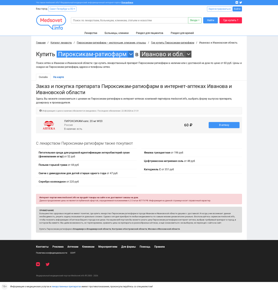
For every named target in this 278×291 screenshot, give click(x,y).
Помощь (145, 246)
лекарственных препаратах (66, 286)
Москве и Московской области (164, 229)
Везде (194, 20)
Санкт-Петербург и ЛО (62, 9)
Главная (41, 42)
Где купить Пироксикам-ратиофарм (172, 42)
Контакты (42, 246)
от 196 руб (163, 152)
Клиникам (88, 246)
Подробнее (127, 2)
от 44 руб (59, 164)
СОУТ (72, 253)
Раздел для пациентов (149, 33)
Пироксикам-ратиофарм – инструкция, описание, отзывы (111, 42)
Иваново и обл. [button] (163, 54)
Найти (210, 20)
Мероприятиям (107, 246)
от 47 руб (78, 173)
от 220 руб (59, 181)
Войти (237, 9)
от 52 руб (84, 154)
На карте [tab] (58, 77)
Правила (159, 246)
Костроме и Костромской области (129, 229)
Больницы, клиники (117, 33)
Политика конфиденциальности (51, 253)
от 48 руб (169, 161)
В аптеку (224, 125)
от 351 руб (159, 169)
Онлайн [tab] (43, 77)
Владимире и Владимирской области (92, 229)
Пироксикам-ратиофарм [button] (92, 54)
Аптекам (72, 246)
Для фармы (128, 246)
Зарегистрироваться (219, 9)
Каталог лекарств (61, 42)
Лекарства (90, 33)
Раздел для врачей (182, 33)
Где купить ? (230, 20)
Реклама (58, 246)
